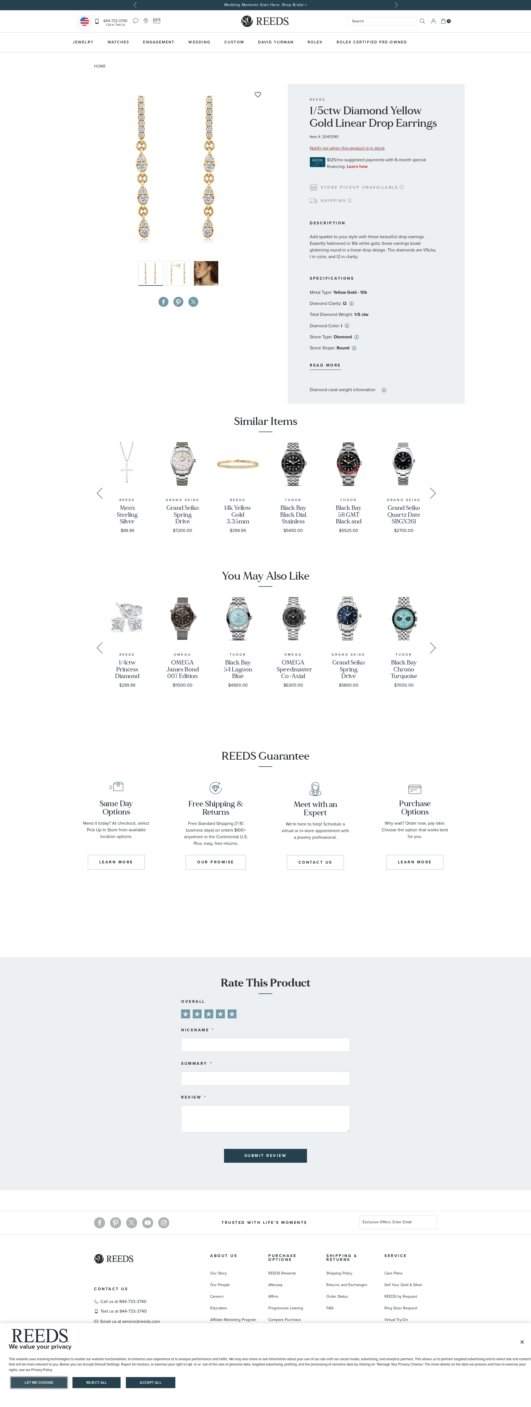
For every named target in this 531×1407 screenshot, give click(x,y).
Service (395, 1256)
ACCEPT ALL (150, 1382)
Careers (217, 1296)
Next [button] (395, 5)
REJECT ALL (96, 1382)
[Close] (522, 1342)
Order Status (337, 1296)
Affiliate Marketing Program (233, 1320)
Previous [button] (135, 5)
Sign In (433, 21)
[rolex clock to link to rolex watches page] (444, 42)
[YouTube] (147, 1222)
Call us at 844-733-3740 (123, 1301)
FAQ (330, 1308)
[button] (180, 273)
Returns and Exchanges (346, 1285)
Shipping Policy (339, 1273)
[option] (265, 5)
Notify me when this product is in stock (347, 148)
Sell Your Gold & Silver (403, 1285)
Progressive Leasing (285, 1308)
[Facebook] (99, 1222)
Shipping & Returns (341, 1258)
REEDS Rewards (282, 1273)
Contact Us (111, 1289)
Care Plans (393, 1273)
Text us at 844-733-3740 (123, 1311)
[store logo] (265, 21)
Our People (220, 1285)
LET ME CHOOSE (39, 1382)
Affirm (273, 1296)
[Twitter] (131, 1222)
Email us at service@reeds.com (130, 1321)
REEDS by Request (400, 1296)
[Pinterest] (115, 1222)
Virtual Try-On (396, 1320)
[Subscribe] (430, 1223)
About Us (223, 1256)
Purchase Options (282, 1258)
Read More (325, 365)
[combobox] (382, 21)
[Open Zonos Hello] (84, 22)
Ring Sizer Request (400, 1308)
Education (218, 1308)
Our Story (218, 1273)
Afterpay (275, 1285)
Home (100, 66)
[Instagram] (163, 1222)
